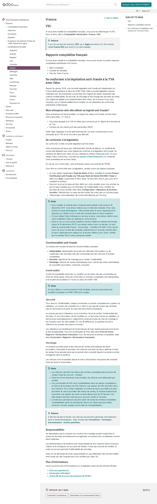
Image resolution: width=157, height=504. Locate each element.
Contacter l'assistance (56, 495)
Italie (11, 79)
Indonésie (13, 75)
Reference (10, 166)
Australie (13, 54)
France (12, 68)
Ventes (8, 107)
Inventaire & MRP (12, 114)
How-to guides (11, 162)
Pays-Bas (13, 89)
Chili (11, 61)
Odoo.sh (9, 150)
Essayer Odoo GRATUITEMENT (136, 4)
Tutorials (9, 159)
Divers (8, 131)
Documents (12, 34)
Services (9, 124)
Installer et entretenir (14, 136)
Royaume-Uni (15, 103)
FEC (129, 21)
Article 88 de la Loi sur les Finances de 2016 (69, 476)
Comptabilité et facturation (18, 27)
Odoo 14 (145, 11)
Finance (9, 23)
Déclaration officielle (59, 473)
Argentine (13, 50)
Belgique (13, 57)
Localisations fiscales (17, 47)
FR (137, 11)
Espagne (13, 96)
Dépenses (12, 30)
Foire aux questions (58, 470)
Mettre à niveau (12, 147)
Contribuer (10, 171)
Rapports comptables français (139, 25)
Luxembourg (14, 82)
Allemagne (14, 71)
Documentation (11, 178)
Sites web (9, 110)
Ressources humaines (14, 117)
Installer (9, 140)
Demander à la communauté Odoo (85, 495)
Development (11, 174)
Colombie (13, 64)
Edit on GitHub (112, 18)
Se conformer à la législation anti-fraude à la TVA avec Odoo (140, 29)
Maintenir (9, 143)
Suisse (12, 100)
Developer (10, 155)
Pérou (12, 93)
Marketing (9, 121)
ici (106, 154)
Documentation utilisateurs (17, 20)
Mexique (13, 86)
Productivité (10, 128)
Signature (11, 37)
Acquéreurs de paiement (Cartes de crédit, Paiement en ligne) (21, 42)
